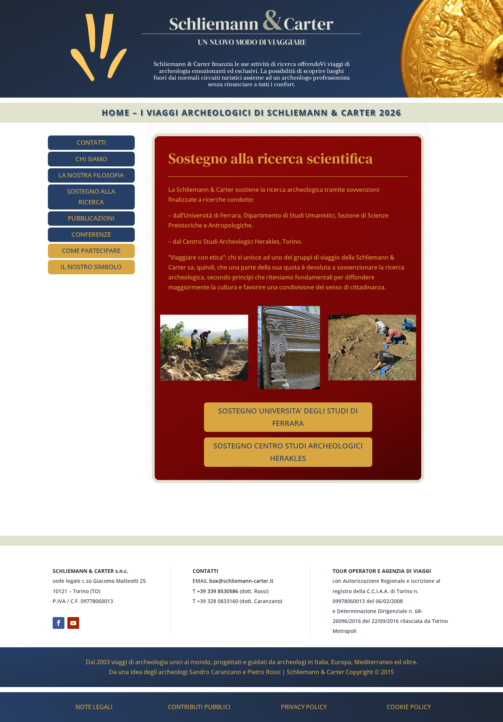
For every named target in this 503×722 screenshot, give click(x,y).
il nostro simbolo (91, 267)
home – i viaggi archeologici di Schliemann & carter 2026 (251, 112)
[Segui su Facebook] (58, 623)
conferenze (91, 234)
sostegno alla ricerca (91, 196)
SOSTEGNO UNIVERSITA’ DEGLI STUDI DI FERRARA (288, 417)
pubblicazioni (91, 218)
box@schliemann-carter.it (241, 580)
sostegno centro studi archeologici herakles (288, 452)
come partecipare (91, 250)
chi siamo (91, 159)
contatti (91, 142)
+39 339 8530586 (217, 591)
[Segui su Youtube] (73, 623)
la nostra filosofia (91, 175)
